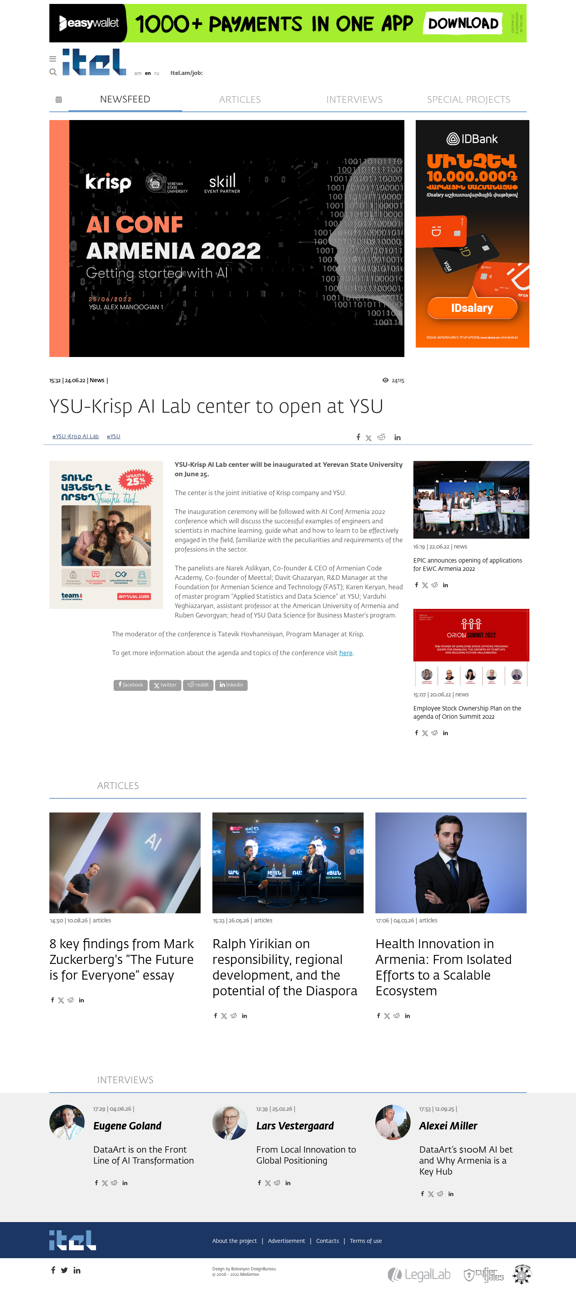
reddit (201, 685)
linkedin (234, 685)
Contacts (328, 1241)
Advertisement (287, 1241)
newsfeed (125, 99)
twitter (168, 685)
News (97, 380)
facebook (132, 685)
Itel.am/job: (186, 73)
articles (240, 100)
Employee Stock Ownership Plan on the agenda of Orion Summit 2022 (467, 713)
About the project (235, 1241)
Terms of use (366, 1241)
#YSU (114, 436)
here (346, 653)
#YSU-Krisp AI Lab (76, 436)
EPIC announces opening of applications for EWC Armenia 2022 (467, 565)
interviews (354, 100)
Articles (102, 921)
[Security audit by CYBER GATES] (484, 1275)
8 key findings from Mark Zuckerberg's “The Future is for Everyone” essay (121, 960)
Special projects (469, 100)
